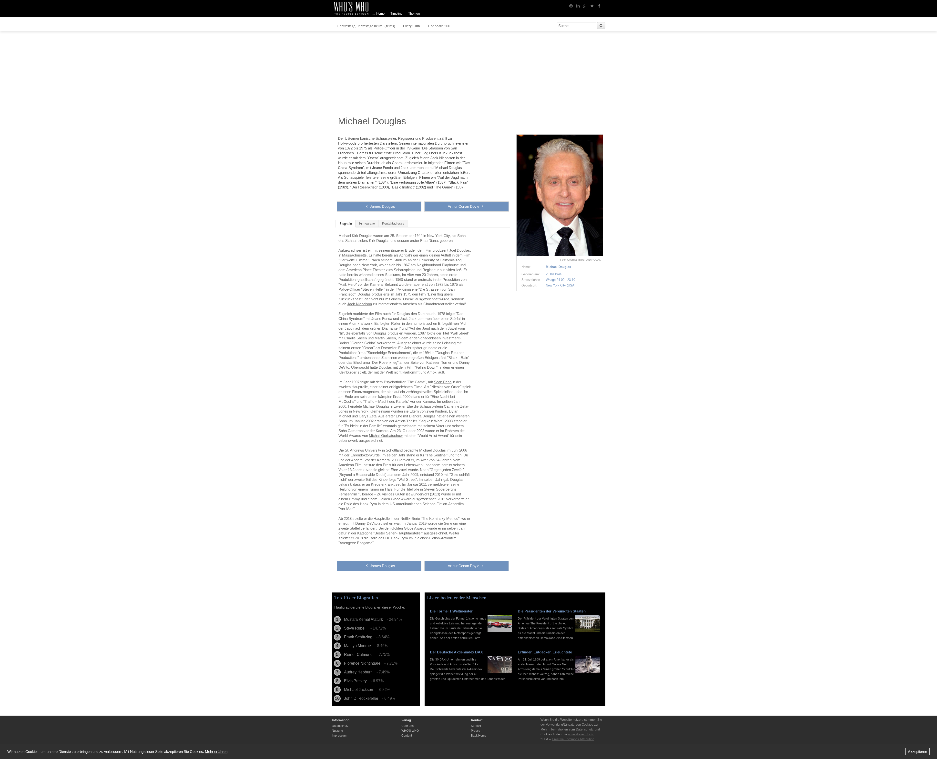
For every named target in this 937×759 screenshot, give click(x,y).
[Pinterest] (571, 6)
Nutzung (337, 730)
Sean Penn (442, 382)
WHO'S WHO (410, 730)
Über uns (407, 726)
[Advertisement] (468, 75)
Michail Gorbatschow (386, 436)
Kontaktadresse (393, 223)
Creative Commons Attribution (573, 739)
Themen (414, 13)
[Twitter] (592, 6)
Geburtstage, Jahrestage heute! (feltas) (366, 26)
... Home (378, 13)
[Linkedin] (578, 6)
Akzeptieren (917, 751)
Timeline (396, 13)
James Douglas (382, 206)
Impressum (339, 735)
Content (406, 735)
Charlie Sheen (355, 338)
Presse (475, 730)
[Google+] (585, 6)
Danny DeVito (366, 523)
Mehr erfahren (216, 751)
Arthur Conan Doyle (463, 206)
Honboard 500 (439, 26)
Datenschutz (340, 726)
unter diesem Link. (581, 734)
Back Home (478, 735)
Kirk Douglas (379, 240)
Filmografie (367, 223)
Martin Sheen (385, 338)
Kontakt (476, 726)
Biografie (345, 224)
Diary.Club (411, 26)
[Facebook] (599, 6)
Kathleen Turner (438, 362)
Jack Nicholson (359, 304)
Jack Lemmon (420, 318)
